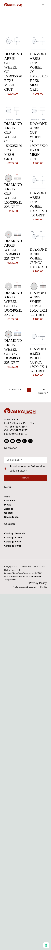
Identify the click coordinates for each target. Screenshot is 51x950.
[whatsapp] (24, 441)
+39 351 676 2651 (19, 430)
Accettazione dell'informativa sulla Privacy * (27, 468)
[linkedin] (18, 441)
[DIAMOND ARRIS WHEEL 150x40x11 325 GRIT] (12, 232)
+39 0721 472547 (17, 427)
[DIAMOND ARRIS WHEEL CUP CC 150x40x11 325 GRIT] (38, 331)
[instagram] (6, 441)
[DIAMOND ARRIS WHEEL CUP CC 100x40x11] (38, 232)
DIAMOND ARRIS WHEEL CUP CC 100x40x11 (38, 258)
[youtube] (12, 441)
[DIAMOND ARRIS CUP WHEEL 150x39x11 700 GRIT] (38, 176)
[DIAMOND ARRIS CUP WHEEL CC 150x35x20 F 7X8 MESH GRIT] (12, 37)
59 (44, 390)
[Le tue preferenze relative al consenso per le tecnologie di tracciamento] (46, 945)
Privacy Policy (38, 583)
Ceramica (9, 500)
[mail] (30, 441)
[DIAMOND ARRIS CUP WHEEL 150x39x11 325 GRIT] (12, 176)
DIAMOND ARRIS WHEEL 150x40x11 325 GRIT (13, 250)
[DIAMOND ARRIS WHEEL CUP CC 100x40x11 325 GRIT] (12, 284)
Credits (43, 587)
